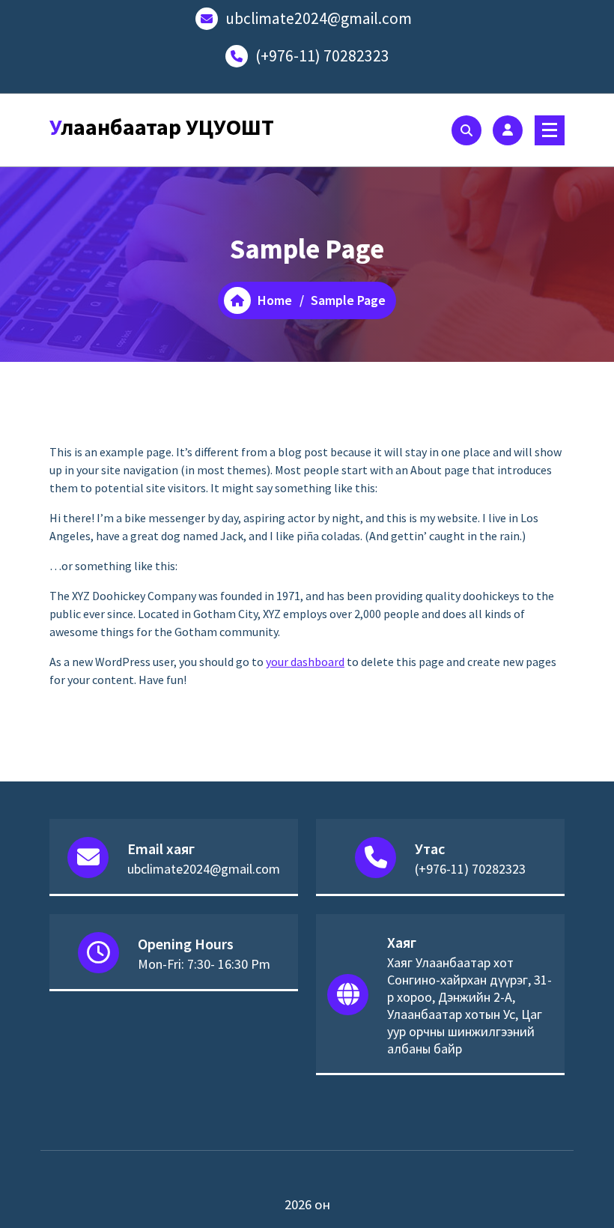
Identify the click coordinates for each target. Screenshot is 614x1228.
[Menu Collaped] (550, 130)
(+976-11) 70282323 (322, 56)
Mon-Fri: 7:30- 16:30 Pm (204, 964)
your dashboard (305, 661)
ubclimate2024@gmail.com (318, 18)
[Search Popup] (466, 130)
